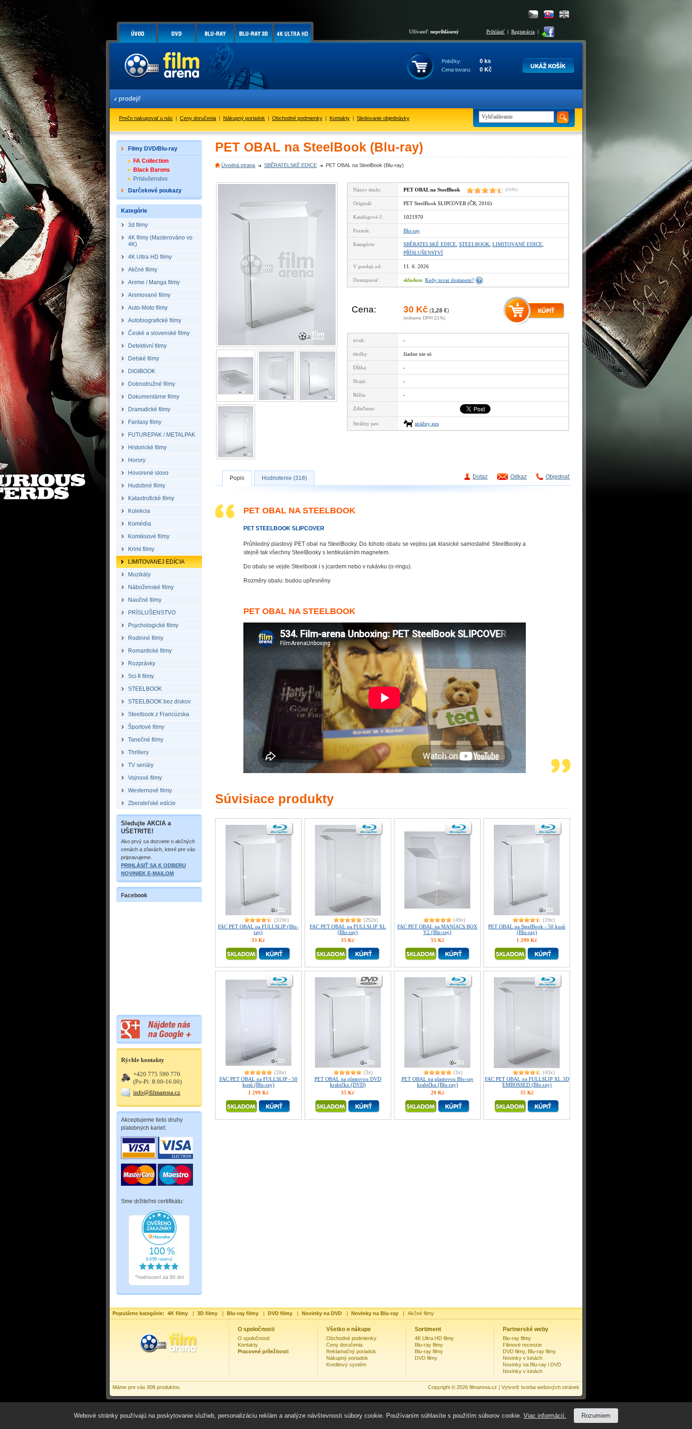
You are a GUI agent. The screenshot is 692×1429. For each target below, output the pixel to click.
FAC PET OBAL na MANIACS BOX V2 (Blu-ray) (437, 929)
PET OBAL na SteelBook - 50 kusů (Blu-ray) (526, 929)
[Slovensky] (549, 14)
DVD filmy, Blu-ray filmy (529, 1351)
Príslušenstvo (150, 179)
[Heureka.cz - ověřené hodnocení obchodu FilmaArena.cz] (159, 1283)
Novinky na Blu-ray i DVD (532, 1364)
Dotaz (480, 476)
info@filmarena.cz (156, 1092)
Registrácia (523, 31)
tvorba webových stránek (550, 1387)
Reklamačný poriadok (351, 1351)
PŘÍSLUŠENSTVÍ (423, 252)
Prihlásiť (495, 31)
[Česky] (533, 14)
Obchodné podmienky (297, 118)
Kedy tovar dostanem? (449, 280)
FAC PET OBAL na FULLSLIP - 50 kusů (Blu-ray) (258, 1081)
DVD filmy (426, 1358)
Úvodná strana (238, 165)
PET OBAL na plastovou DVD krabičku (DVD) (347, 1081)
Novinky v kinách (522, 1358)
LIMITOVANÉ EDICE (517, 244)
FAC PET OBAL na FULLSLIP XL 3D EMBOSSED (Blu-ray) (527, 1081)
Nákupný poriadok (244, 118)
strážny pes (427, 423)
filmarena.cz (483, 1387)
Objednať (558, 476)
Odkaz (518, 476)
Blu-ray (411, 230)
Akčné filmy (421, 1313)
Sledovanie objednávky (383, 118)
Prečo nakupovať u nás (146, 118)
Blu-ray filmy (429, 1345)
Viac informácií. (544, 1415)
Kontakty (340, 118)
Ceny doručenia (198, 118)
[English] (564, 14)
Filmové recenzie (522, 1345)
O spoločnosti (253, 1338)
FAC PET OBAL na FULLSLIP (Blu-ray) (258, 929)
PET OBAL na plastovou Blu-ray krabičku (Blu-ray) (438, 1081)
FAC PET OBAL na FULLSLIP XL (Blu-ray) (348, 929)
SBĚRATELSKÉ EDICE (290, 165)
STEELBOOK (474, 244)
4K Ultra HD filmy (434, 1338)
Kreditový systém (346, 1364)
